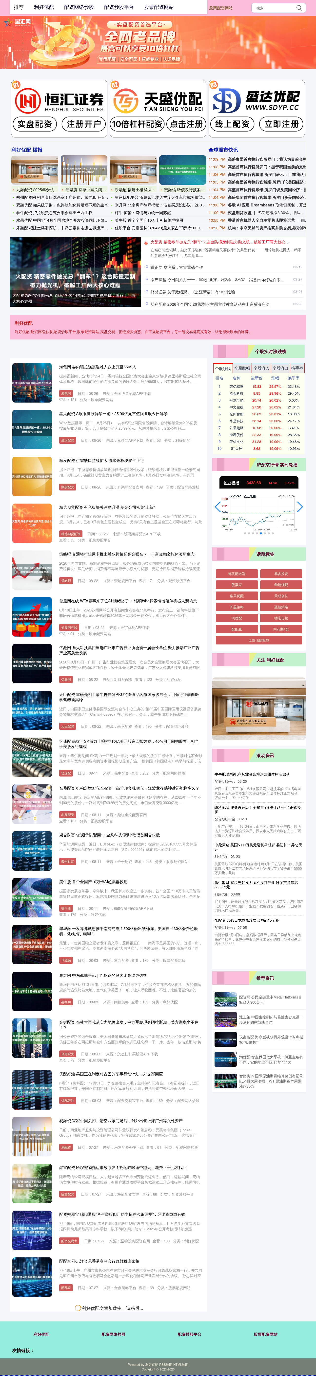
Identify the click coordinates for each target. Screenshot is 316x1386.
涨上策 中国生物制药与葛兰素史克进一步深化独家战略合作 (271, 1019)
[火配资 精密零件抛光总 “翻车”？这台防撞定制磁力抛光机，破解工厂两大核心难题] (75, 280)
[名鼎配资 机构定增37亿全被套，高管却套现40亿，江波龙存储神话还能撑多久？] (32, 804)
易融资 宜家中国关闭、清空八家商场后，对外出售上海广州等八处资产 (121, 1120)
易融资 (66, 1147)
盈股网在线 (69, 627)
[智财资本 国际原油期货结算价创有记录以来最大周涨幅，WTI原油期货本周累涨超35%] (226, 1081)
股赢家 (237, 584)
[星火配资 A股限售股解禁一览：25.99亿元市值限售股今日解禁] (32, 429)
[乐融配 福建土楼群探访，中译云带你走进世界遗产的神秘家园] (133, 170)
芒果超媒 (236, 427)
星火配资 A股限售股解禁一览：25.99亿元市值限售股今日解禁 (113, 413)
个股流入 (261, 368)
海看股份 (236, 434)
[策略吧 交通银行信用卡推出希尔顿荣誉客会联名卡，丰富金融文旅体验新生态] (32, 570)
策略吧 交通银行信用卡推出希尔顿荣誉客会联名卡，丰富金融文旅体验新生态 (127, 554)
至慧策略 (281, 606)
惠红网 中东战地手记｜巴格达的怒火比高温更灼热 (103, 975)
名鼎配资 (67, 814)
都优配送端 (236, 573)
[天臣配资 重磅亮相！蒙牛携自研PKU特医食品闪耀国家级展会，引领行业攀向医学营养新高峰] (32, 710)
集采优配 (237, 595)
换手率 (297, 368)
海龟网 (66, 393)
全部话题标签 (259, 640)
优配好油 (67, 1100)
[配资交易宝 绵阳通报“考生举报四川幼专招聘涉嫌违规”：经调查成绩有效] (32, 1230)
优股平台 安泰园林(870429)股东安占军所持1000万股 (161, 228)
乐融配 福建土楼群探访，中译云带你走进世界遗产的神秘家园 (70, 228)
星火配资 (67, 440)
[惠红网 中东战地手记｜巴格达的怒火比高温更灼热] (32, 991)
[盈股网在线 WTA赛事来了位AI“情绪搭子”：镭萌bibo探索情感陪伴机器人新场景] (32, 617)
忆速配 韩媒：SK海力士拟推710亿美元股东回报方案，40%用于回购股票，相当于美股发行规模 (129, 743)
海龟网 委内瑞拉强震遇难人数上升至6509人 (97, 367)
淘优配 (237, 617)
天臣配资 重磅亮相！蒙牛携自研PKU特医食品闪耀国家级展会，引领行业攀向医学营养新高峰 (129, 697)
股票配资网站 (221, 8)
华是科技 (236, 420)
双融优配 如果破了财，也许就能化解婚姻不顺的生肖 (62, 205)
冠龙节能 (236, 400)
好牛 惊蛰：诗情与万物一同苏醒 (143, 212)
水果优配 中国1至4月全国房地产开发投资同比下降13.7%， (68, 220)
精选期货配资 (70, 533)
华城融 (66, 960)
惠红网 (66, 1001)
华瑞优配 (281, 584)
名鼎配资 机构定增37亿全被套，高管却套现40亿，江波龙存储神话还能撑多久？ (129, 788)
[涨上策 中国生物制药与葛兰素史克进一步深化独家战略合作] (226, 1019)
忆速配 (66, 773)
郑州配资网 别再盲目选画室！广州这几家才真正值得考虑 (66, 197)
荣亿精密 (236, 386)
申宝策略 (67, 1334)
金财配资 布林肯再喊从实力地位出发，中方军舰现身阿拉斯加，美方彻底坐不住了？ (128, 1024)
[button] (218, 507)
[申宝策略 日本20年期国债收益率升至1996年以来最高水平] (32, 1324)
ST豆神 (236, 448)
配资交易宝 (69, 1240)
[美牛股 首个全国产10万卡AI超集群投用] (32, 897)
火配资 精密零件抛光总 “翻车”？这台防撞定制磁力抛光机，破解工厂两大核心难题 (73, 298)
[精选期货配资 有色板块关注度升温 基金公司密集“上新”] (32, 523)
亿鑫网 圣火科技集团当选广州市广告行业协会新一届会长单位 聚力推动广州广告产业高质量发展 (129, 650)
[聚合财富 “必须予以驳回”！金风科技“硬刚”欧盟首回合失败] (32, 851)
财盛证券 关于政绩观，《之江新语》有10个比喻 (193, 292)
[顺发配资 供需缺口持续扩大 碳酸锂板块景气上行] (32, 476)
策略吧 (66, 580)
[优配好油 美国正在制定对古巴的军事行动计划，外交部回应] (32, 1090)
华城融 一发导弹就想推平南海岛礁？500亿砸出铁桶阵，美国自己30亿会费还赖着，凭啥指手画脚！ (128, 931)
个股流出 (280, 368)
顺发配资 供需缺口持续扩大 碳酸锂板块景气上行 (101, 460)
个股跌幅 (242, 368)
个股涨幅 (223, 368)
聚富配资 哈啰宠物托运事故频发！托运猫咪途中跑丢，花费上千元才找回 (123, 1167)
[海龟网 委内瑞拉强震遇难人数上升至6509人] (32, 383)
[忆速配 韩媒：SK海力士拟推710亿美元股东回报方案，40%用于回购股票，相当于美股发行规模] (32, 757)
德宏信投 (281, 617)
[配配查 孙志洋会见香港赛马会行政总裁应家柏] (32, 1277)
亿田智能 (236, 413)
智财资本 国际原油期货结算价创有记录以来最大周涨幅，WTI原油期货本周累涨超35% (271, 1081)
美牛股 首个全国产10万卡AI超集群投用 (149, 220)
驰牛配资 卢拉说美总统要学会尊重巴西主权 (54, 212)
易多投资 (281, 573)
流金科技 (236, 393)
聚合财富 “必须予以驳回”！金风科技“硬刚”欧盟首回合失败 (109, 835)
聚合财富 (67, 861)
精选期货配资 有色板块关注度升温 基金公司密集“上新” (107, 507)
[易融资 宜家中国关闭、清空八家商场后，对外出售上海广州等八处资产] (84, 170)
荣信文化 (236, 441)
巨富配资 (67, 1194)
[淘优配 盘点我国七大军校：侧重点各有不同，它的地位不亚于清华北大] (226, 1059)
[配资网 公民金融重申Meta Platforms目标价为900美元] (226, 999)
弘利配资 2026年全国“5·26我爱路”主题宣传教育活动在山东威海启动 (210, 304)
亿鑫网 (66, 679)
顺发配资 (67, 487)
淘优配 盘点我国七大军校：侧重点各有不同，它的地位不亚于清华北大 (271, 1059)
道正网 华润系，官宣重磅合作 (177, 267)
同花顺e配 (281, 628)
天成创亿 (281, 595)
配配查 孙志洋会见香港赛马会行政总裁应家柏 (99, 1261)
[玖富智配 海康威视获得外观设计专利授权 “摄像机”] (226, 1039)
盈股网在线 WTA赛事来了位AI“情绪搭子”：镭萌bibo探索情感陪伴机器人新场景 (128, 601)
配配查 (66, 1287)
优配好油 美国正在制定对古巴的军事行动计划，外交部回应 (111, 1074)
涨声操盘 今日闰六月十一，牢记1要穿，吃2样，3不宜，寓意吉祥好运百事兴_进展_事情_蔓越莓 (257, 880)
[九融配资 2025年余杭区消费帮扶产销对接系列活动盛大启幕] (34, 170)
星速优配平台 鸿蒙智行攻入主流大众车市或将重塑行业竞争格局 (170, 197)
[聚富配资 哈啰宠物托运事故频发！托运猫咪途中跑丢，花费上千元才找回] (32, 1183)
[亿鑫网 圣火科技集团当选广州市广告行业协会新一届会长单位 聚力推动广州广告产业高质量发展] (32, 663)
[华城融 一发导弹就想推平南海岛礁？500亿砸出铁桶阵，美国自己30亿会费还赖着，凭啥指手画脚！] (32, 944)
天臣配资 (67, 726)
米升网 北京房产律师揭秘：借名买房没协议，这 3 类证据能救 (169, 205)
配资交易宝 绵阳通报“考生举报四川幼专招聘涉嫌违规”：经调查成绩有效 (122, 1214)
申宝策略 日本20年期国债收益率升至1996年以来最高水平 (109, 1308)
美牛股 (66, 908)
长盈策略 (237, 606)
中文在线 (236, 407)
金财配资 (67, 1053)
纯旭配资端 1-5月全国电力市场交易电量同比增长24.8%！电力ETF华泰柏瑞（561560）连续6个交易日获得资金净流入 (125, 1357)
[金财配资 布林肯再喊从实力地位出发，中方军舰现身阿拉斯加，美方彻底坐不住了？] (32, 1038)
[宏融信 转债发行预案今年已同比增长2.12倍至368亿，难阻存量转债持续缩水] (182, 170)
